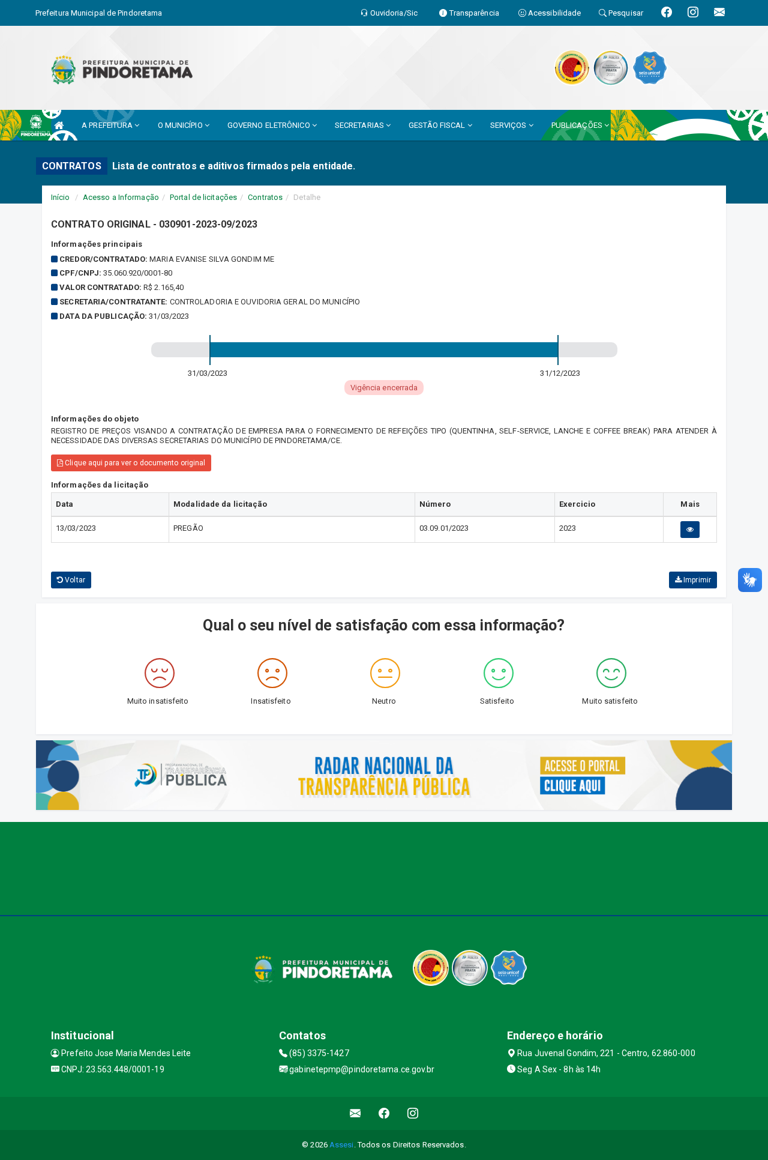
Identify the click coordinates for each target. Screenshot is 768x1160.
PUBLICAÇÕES (577, 125)
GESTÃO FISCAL (438, 125)
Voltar (74, 580)
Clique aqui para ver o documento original (134, 463)
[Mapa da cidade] (384, 867)
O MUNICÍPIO (181, 125)
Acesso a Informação (121, 197)
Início (60, 197)
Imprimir (696, 580)
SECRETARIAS (360, 125)
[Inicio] (59, 125)
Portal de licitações (203, 197)
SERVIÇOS (509, 125)
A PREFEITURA (108, 125)
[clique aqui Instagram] (413, 1113)
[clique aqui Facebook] (384, 1113)
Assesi (341, 1144)
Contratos (265, 197)
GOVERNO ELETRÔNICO (269, 125)
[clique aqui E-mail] (355, 1113)
